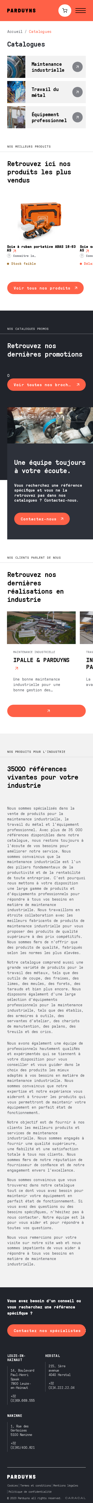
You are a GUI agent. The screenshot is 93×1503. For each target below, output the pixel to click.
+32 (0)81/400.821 (23, 1445)
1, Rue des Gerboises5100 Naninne (21, 1430)
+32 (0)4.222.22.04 (62, 1385)
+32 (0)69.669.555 (23, 1398)
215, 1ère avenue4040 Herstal (60, 1370)
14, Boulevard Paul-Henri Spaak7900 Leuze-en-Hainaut (22, 1379)
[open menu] (80, 10)
